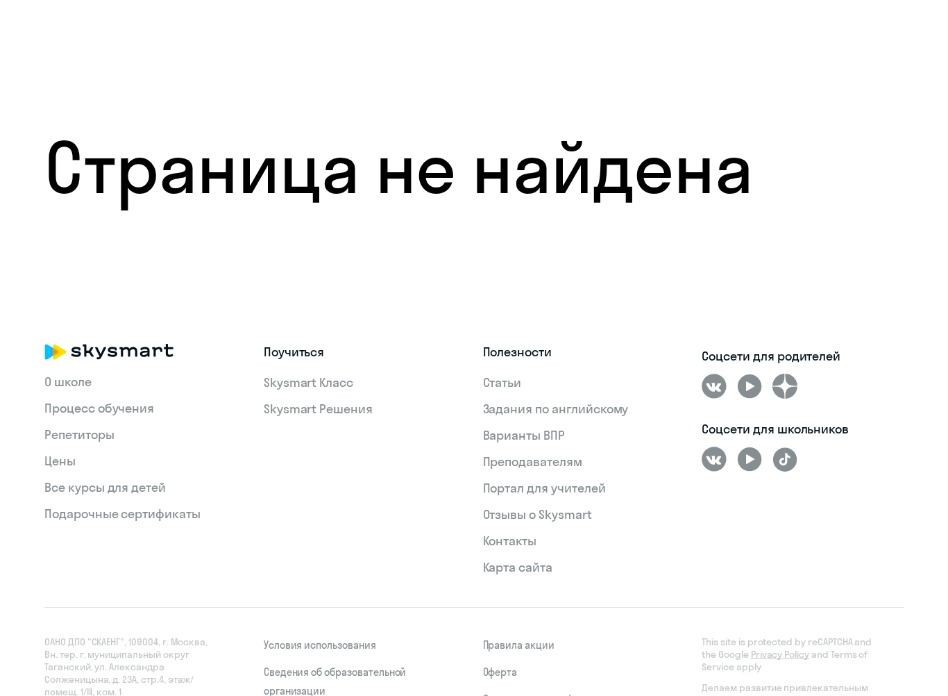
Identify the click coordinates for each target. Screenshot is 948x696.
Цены (60, 461)
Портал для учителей (544, 488)
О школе (68, 382)
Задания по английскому (556, 409)
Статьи (502, 382)
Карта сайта (517, 567)
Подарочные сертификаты (122, 514)
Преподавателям (532, 462)
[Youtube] (749, 386)
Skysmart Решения (318, 409)
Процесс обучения (99, 408)
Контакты (510, 541)
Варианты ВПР (524, 435)
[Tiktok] (784, 459)
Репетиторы (79, 434)
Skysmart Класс (308, 382)
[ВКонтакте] (714, 386)
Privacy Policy (780, 654)
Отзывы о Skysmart (537, 514)
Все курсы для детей (105, 487)
